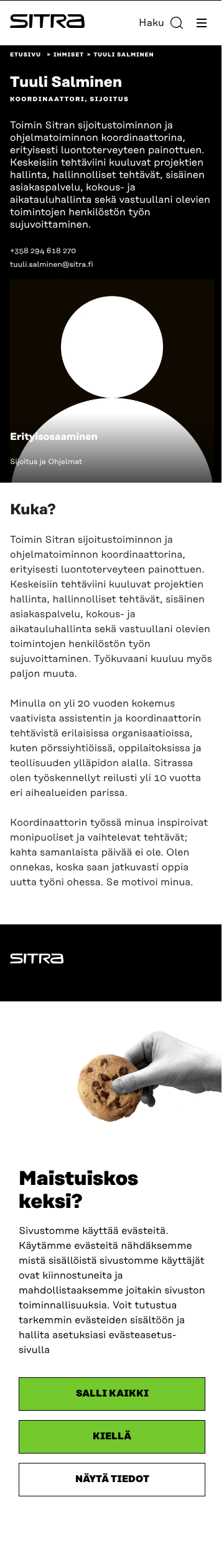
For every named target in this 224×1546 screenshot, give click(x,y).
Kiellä (112, 1436)
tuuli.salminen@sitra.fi (51, 265)
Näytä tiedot (112, 1479)
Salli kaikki (112, 1393)
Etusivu (25, 55)
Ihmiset (69, 55)
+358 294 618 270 (43, 251)
